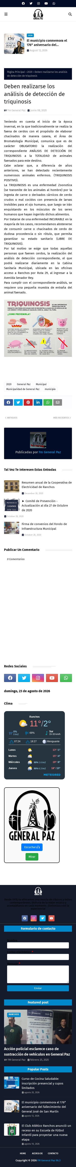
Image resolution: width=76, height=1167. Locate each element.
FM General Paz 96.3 (49, 1160)
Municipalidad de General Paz (22, 389)
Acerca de (37, 1153)
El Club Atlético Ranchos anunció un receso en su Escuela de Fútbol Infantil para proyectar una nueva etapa (46, 1132)
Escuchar (30, 847)
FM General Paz (17, 1059)
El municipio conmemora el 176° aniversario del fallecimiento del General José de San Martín (44, 1107)
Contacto (53, 1153)
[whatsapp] (53, 3)
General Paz (23, 384)
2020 (29, 72)
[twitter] (31, 3)
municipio (50, 389)
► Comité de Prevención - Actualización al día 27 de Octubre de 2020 (45, 505)
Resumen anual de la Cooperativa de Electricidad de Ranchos (47, 485)
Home (23, 1153)
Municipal (41, 384)
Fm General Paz (16, 110)
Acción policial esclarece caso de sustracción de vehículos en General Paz (37, 1052)
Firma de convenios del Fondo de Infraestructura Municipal (44, 526)
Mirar (32, 857)
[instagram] (38, 3)
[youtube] (46, 3)
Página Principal (16, 72)
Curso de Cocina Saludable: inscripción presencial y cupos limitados (42, 1083)
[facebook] (23, 3)
